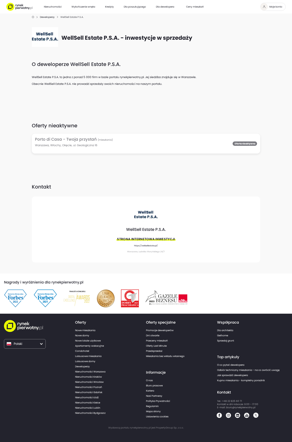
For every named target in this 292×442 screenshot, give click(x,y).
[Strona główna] (33, 17)
